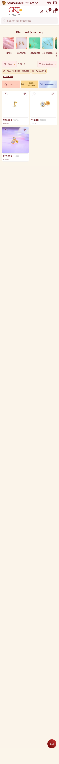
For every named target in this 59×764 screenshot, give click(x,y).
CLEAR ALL (8, 76)
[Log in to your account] (42, 11)
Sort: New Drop (47, 64)
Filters (10, 64)
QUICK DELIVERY (31, 84)
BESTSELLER (13, 84)
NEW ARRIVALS (50, 84)
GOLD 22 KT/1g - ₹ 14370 (20, 2)
